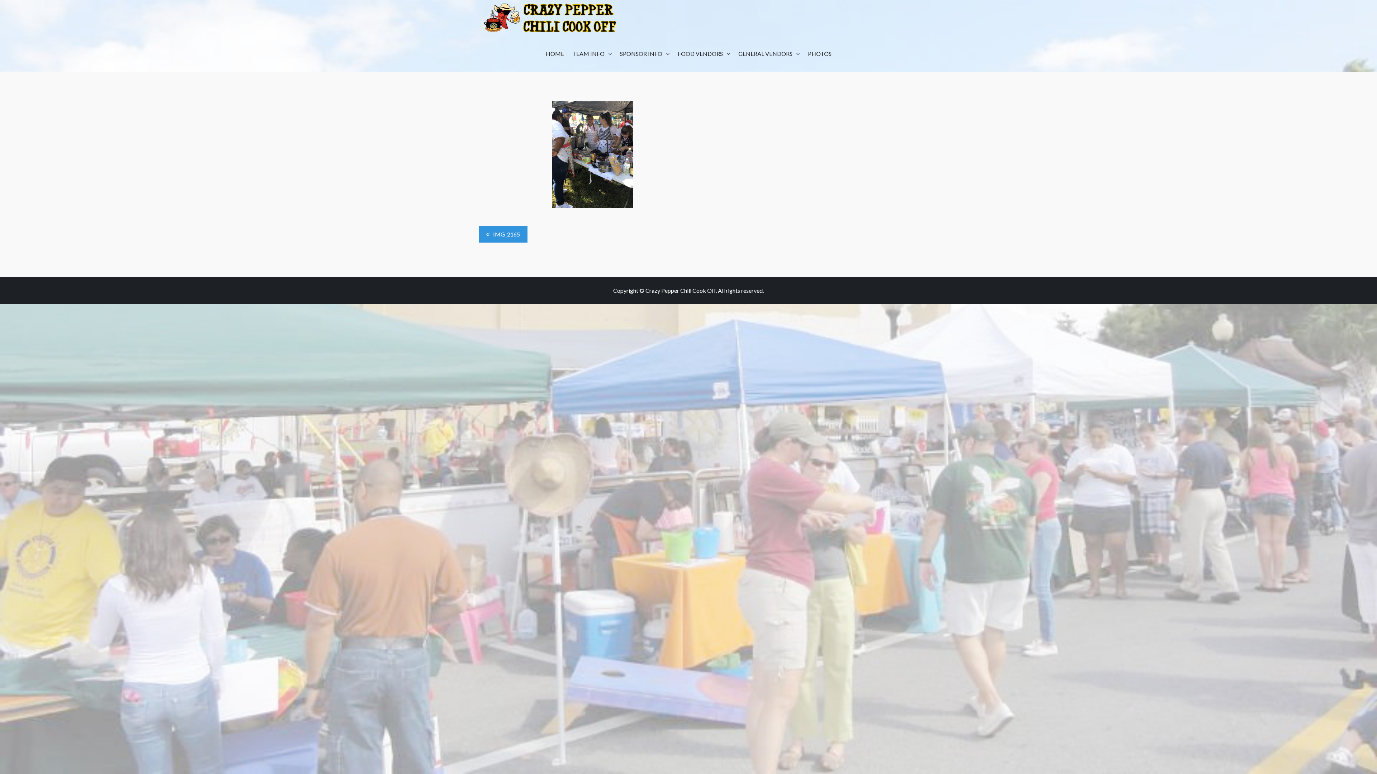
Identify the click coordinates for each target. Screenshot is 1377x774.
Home (555, 53)
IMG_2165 (506, 234)
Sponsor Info (641, 53)
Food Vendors (700, 53)
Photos (820, 53)
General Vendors (765, 53)
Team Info (588, 53)
